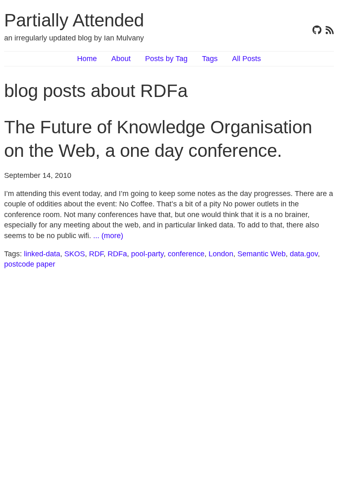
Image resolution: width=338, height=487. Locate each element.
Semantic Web (261, 254)
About (121, 58)
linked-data (42, 254)
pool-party (147, 254)
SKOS (74, 254)
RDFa (117, 254)
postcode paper (29, 264)
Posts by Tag (166, 58)
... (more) (108, 236)
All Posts (246, 58)
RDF (96, 254)
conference (186, 254)
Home (87, 58)
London (221, 254)
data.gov (304, 254)
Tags (210, 58)
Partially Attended (74, 20)
